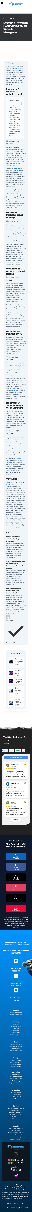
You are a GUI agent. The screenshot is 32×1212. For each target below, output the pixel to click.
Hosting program (18, 68)
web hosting (16, 168)
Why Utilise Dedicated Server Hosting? (15, 113)
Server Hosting (10, 595)
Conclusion (13, 133)
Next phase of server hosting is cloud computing (15, 129)
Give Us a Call (16, 969)
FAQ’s (11, 135)
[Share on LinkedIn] (13, 19)
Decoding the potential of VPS (15, 124)
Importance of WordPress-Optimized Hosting (15, 107)
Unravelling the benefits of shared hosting (15, 119)
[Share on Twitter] (11, 19)
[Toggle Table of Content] (19, 103)
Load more (16, 820)
